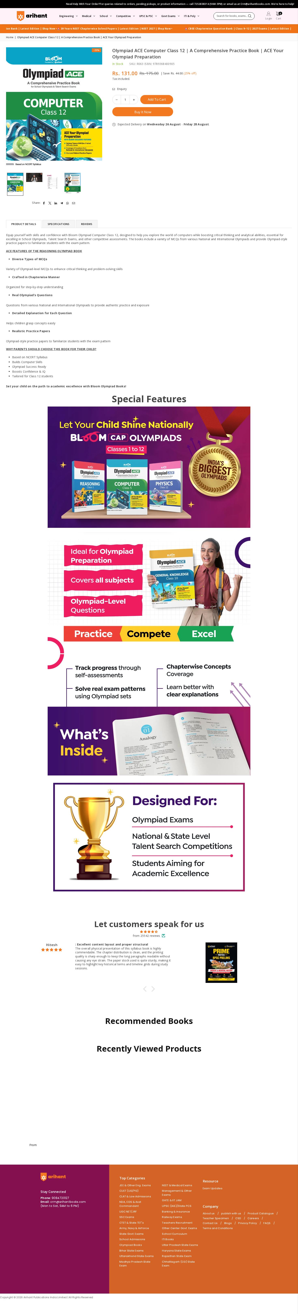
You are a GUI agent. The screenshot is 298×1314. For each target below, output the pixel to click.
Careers (253, 1218)
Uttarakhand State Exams (136, 1256)
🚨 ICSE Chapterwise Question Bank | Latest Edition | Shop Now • (174, 28)
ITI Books (168, 1239)
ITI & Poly (189, 16)
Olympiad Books (130, 1245)
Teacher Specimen (216, 1218)
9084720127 (60, 1198)
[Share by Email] (73, 203)
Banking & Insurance (176, 1212)
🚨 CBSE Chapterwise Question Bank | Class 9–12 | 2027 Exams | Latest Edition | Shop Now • (70, 28)
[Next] (96, 109)
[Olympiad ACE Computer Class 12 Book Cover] (72, 184)
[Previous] (11, 109)
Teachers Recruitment (177, 1223)
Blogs (228, 1223)
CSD (238, 1218)
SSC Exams (126, 1217)
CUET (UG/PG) (128, 1191)
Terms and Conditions (218, 1228)
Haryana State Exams (176, 1251)
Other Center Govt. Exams (179, 1228)
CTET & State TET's (131, 1223)
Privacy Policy (247, 1223)
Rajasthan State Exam (177, 1256)
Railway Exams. (172, 1217)
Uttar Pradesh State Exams (180, 1245)
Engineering (66, 16)
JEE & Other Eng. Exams (135, 1185)
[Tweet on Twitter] (49, 203)
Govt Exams (168, 16)
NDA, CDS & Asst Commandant (130, 1204)
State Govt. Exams (131, 1234)
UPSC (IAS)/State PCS (176, 1206)
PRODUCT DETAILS (23, 224)
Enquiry (121, 89)
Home (9, 37)
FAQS (266, 1223)
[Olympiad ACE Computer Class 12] (15, 184)
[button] (278, 16)
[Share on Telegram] (61, 203)
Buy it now (142, 112)
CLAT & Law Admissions (135, 1196)
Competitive (123, 16)
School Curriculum (174, 1234)
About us (209, 1213)
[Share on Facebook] (43, 203)
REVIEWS (86, 224)
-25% (96, 50)
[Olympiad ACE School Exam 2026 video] (34, 184)
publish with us (231, 1213)
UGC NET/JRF (128, 1212)
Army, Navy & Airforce (134, 1228)
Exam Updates (212, 1188)
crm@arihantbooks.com (68, 1202)
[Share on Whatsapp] (67, 203)
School (104, 16)
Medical (86, 16)
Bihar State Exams (131, 1251)
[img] (149, 932)
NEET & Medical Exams (177, 1185)
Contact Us (210, 1223)
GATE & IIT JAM (171, 1200)
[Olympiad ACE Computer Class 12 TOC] (53, 184)
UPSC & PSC (146, 16)
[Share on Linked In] (55, 203)
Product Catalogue (261, 1213)
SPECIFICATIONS (59, 224)
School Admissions (132, 1239)
